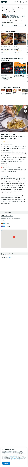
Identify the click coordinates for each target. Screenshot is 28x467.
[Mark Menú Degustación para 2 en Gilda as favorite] (24, 35)
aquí (10, 257)
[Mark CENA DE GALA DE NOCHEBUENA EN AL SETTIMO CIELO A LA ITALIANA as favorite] (25, 111)
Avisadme (14, 25)
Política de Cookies (13, 456)
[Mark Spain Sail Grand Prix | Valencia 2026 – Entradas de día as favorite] (24, 64)
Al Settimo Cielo (7, 216)
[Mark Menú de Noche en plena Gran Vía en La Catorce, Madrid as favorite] (11, 35)
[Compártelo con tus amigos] (25, 107)
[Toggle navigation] (26, 2)
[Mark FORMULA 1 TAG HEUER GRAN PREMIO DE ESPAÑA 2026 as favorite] (11, 64)
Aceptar (6, 463)
